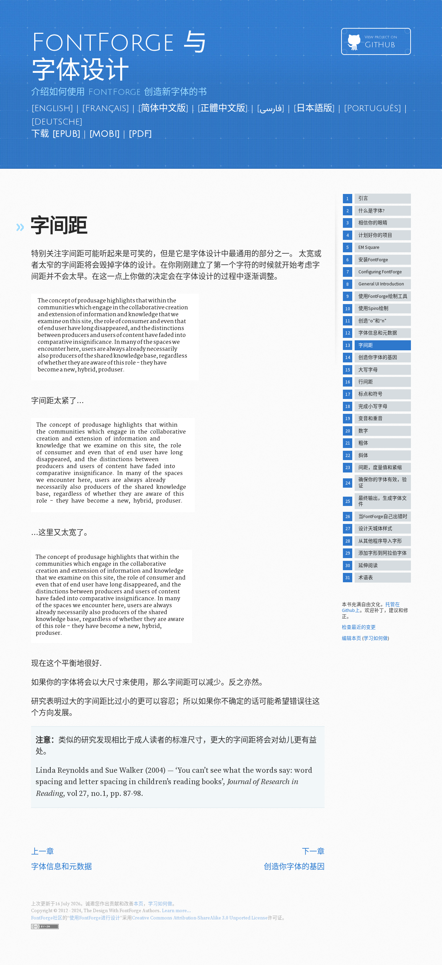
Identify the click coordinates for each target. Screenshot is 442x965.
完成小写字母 (372, 406)
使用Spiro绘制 (373, 308)
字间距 (365, 345)
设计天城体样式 (375, 529)
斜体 (363, 455)
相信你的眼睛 (372, 223)
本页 (138, 904)
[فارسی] (271, 108)
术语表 (365, 578)
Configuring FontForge (380, 272)
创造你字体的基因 (377, 357)
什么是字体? (371, 211)
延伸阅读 (368, 565)
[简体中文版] (163, 108)
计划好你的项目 (375, 235)
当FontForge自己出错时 (382, 516)
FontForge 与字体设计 (119, 56)
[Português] (372, 108)
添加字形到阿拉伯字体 (382, 553)
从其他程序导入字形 (380, 541)
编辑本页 (351, 638)
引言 (363, 198)
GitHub (381, 42)
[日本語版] (314, 108)
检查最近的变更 (359, 627)
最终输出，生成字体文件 (382, 501)
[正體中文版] (222, 108)
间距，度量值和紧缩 (380, 467)
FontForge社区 (47, 918)
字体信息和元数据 (377, 333)
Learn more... (176, 911)
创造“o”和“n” (372, 321)
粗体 (363, 443)
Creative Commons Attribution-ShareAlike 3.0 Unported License (200, 918)
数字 (363, 431)
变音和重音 (370, 418)
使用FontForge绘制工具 (382, 296)
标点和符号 (370, 394)
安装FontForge (373, 260)
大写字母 (368, 370)
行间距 (365, 382)
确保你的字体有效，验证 (382, 483)
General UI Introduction (381, 284)
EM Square (368, 247)
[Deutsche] (57, 122)
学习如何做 (376, 638)
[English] (52, 108)
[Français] (105, 108)
